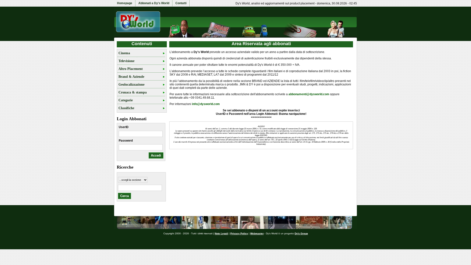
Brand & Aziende (131, 77)
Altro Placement (130, 69)
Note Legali (221, 233)
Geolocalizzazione (131, 84)
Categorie (125, 100)
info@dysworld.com (206, 104)
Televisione (126, 61)
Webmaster (257, 233)
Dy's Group (301, 233)
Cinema (124, 53)
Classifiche (126, 108)
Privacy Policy (239, 233)
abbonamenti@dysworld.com (308, 94)
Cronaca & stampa (132, 92)
